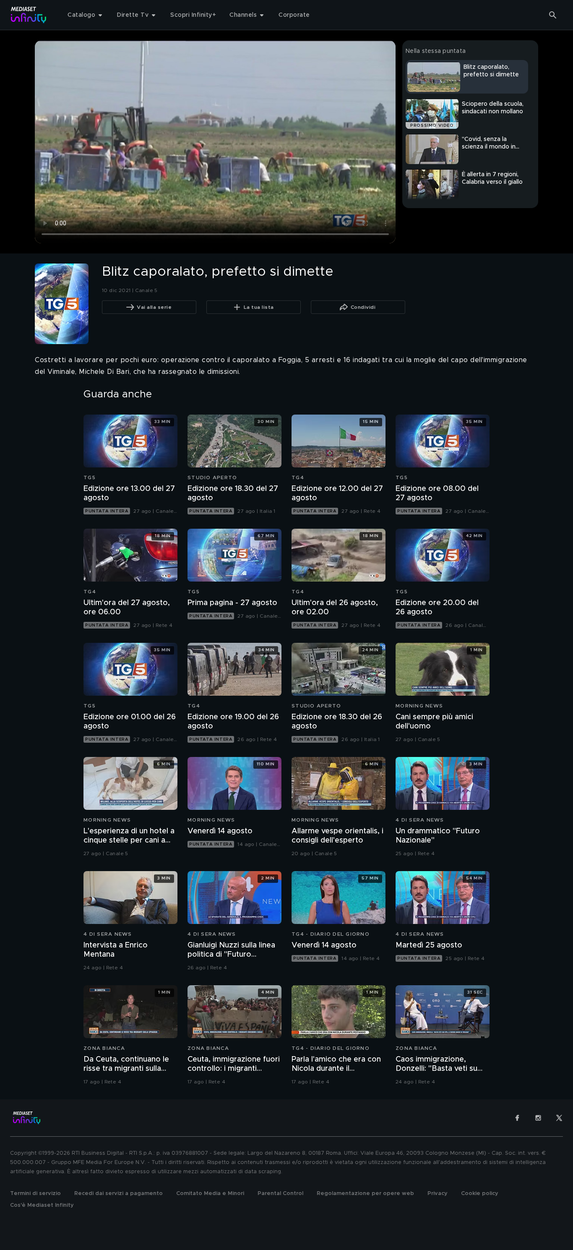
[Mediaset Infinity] (28, 14)
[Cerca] (553, 15)
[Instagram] (538, 1118)
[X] (559, 1118)
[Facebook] (517, 1118)
